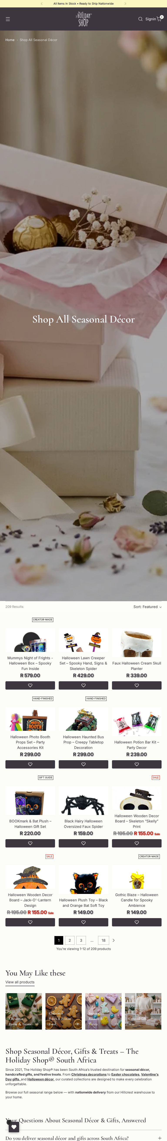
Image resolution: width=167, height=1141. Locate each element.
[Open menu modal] (7, 19)
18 (103, 940)
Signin (149, 19)
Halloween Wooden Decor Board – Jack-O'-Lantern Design (30, 900)
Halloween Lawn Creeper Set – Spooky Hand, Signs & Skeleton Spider (83, 663)
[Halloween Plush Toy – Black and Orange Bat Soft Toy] (83, 890)
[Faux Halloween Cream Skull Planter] (137, 653)
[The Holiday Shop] (83, 19)
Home (10, 40)
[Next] (125, 3)
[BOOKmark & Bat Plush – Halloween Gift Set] (30, 811)
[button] (30, 685)
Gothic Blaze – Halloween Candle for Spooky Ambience (136, 900)
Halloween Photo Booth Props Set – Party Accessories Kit (30, 742)
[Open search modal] (140, 19)
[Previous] (42, 3)
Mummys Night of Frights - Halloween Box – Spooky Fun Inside (30, 663)
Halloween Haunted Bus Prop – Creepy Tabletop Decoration (83, 742)
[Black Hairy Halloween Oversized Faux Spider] (83, 811)
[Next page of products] (113, 940)
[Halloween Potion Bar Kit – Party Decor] (137, 732)
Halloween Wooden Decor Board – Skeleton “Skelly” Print (137, 821)
